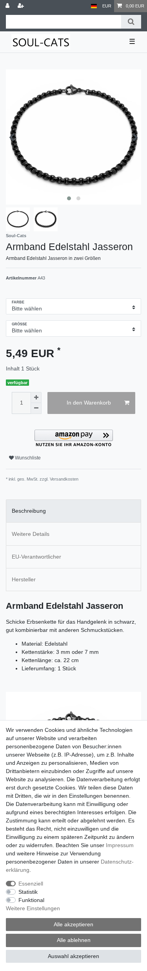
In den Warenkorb (89, 402)
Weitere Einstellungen (33, 908)
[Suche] (131, 22)
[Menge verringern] (36, 408)
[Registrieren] (21, 6)
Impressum (120, 845)
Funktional (31, 900)
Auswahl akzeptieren (73, 956)
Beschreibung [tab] (29, 511)
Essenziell (30, 883)
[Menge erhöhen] (36, 397)
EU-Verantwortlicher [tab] (36, 557)
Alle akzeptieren (73, 924)
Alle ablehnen (74, 940)
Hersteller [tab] (24, 579)
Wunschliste (27, 458)
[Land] (94, 6)
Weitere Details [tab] (30, 534)
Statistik (28, 892)
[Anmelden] (8, 6)
